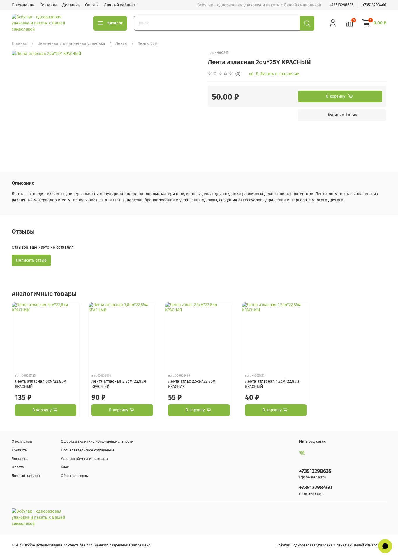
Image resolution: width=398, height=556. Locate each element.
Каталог (115, 23)
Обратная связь (74, 476)
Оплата (92, 5)
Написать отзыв (31, 260)
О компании (23, 5)
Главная (19, 43)
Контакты (48, 5)
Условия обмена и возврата (84, 458)
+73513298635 (341, 5)
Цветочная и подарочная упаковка (71, 43)
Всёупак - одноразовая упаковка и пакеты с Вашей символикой (331, 545)
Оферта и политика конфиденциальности (97, 441)
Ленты (121, 43)
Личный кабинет (119, 5)
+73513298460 (374, 5)
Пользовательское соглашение (88, 450)
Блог (64, 467)
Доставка (71, 5)
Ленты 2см (147, 43)
